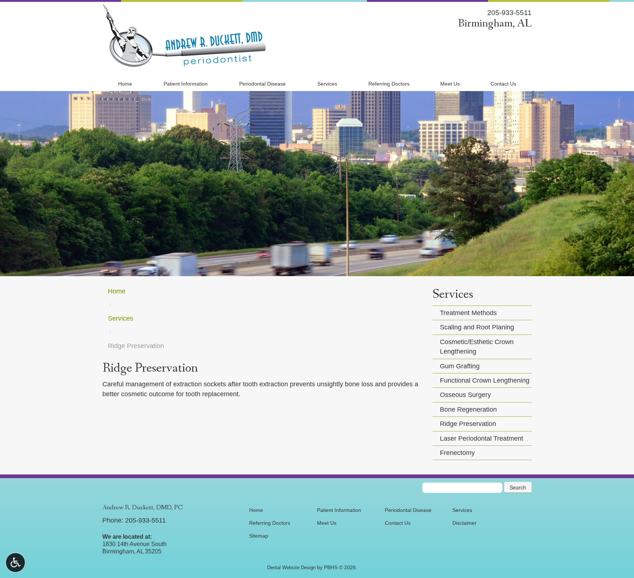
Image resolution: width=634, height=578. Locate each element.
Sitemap (258, 536)
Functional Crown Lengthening (484, 380)
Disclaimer (464, 523)
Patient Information (186, 84)
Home (125, 84)
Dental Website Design (291, 567)
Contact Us (503, 84)
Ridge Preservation (468, 423)
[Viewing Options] (15, 562)
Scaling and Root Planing (477, 327)
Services (327, 84)
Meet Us (450, 84)
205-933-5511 (509, 12)
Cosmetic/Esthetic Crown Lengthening (477, 346)
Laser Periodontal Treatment (481, 438)
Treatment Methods (468, 313)
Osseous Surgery (465, 394)
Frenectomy (457, 452)
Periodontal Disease (262, 84)
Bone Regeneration (468, 409)
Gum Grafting (460, 366)
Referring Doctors (388, 84)
